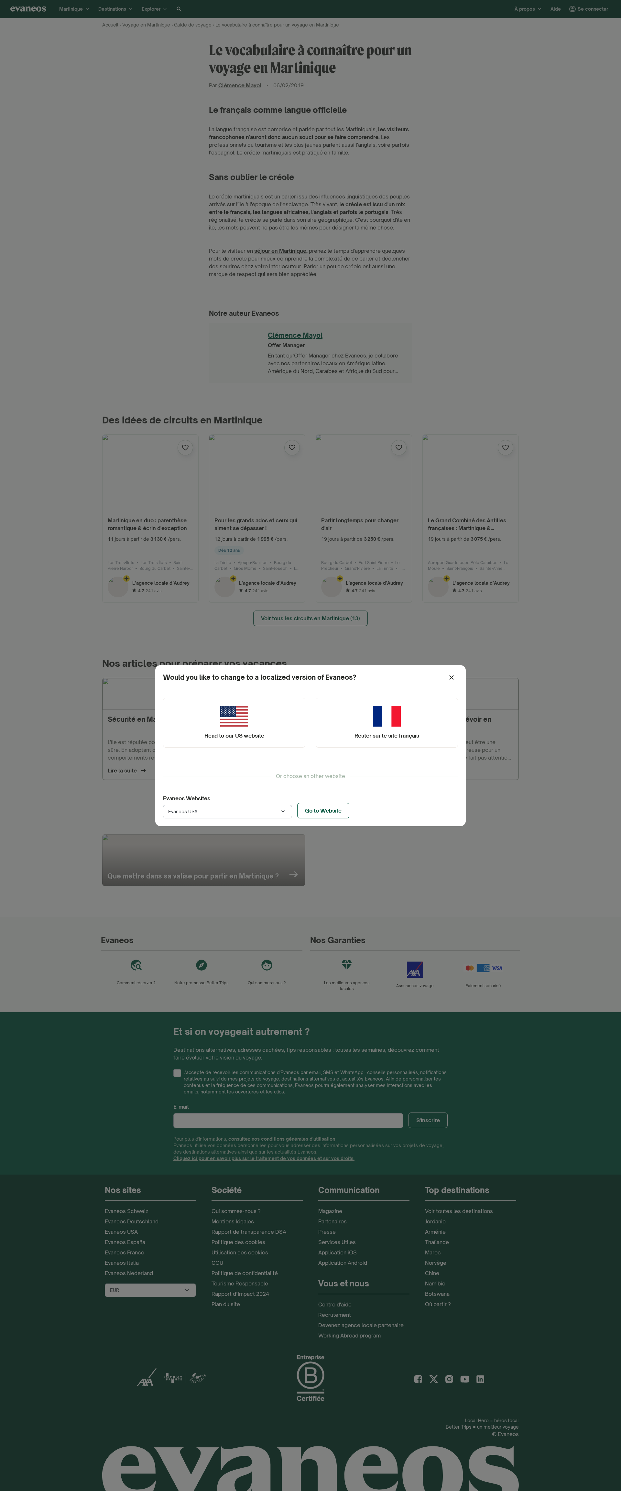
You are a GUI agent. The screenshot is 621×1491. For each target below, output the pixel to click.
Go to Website (323, 810)
